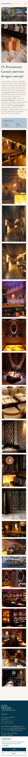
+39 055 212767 (8, 723)
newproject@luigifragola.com (17, 728)
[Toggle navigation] (25, 3)
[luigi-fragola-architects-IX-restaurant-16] (14, 299)
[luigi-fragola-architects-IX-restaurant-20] (14, 148)
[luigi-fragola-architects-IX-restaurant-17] (14, 261)
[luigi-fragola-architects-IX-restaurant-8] (14, 547)
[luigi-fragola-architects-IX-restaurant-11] (14, 470)
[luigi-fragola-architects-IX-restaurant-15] (14, 335)
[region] (14, 746)
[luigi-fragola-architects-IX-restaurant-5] (14, 598)
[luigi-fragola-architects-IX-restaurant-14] (14, 369)
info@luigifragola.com (17, 726)
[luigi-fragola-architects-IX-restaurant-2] (14, 658)
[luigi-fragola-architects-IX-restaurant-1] (14, 677)
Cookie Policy (5, 745)
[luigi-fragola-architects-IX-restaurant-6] (14, 578)
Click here (14, 733)
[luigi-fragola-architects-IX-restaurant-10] (14, 503)
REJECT (14, 753)
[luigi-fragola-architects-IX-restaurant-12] (14, 436)
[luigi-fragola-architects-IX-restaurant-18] (14, 224)
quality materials (19, 106)
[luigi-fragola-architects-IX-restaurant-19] (14, 186)
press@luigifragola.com (16, 730)
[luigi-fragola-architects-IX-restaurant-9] (14, 529)
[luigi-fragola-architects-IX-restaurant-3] (14, 638)
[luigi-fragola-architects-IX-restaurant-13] (14, 402)
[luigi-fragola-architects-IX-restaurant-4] (14, 618)
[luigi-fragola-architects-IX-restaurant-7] (14, 562)
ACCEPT (14, 749)
